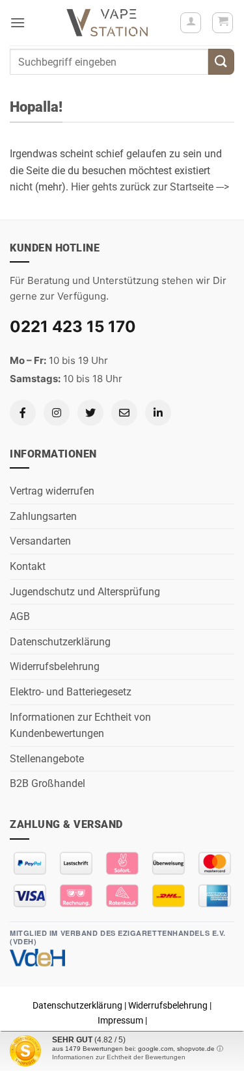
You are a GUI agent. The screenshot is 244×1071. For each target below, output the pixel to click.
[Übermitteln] (221, 61)
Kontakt (28, 566)
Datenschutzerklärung (60, 642)
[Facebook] (23, 413)
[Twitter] (90, 413)
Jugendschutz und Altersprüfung (85, 592)
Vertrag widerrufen (52, 491)
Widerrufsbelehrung (55, 666)
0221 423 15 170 (73, 326)
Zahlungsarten (43, 516)
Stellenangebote (47, 759)
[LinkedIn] (158, 413)
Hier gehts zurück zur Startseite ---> (150, 187)
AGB (20, 616)
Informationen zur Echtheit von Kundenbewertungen (80, 725)
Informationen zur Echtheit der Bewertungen (118, 1057)
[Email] (124, 413)
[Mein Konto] (190, 22)
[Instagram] (57, 413)
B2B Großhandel (47, 783)
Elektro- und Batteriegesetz (70, 692)
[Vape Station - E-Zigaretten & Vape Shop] (107, 22)
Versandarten (40, 541)
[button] (17, 22)
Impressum (120, 1020)
